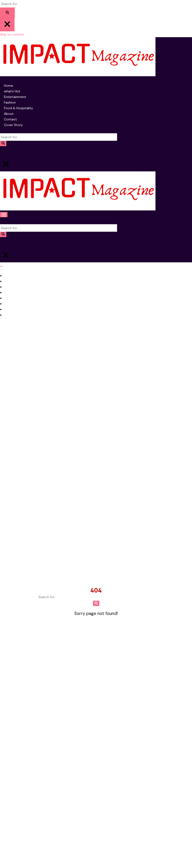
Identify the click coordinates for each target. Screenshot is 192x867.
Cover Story (13, 125)
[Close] (7, 24)
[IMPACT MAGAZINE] (96, 57)
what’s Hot (12, 91)
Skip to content (12, 34)
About (9, 114)
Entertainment (15, 97)
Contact (10, 119)
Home (8, 85)
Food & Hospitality (18, 108)
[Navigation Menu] (3, 214)
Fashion (10, 102)
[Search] (7, 12)
